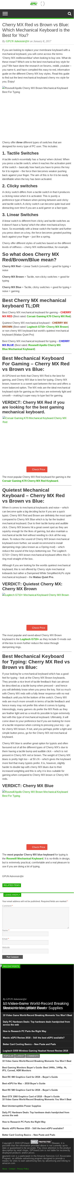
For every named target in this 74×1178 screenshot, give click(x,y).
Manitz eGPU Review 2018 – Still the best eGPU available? (34, 1037)
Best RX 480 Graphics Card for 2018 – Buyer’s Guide (30, 1077)
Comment (7, 906)
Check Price (38, 469)
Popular (9, 1056)
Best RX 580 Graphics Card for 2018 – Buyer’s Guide (30, 1090)
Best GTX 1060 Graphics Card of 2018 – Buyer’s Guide (31, 1096)
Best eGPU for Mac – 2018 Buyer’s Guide (23, 1083)
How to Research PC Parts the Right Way (24, 1031)
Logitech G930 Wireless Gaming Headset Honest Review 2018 (35, 1050)
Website (6, 947)
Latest (20, 1056)
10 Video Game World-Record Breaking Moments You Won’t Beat (37, 1015)
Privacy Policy (23, 1169)
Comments (33, 1056)
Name (5, 930)
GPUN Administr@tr (17, 41)
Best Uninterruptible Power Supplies (21, 1106)
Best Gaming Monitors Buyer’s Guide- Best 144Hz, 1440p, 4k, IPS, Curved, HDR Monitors (34, 1069)
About (4, 1169)
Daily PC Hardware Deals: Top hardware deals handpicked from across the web (36, 1023)
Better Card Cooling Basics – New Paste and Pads (29, 1044)
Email (5, 939)
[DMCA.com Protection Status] (41, 1143)
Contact (12, 1169)
